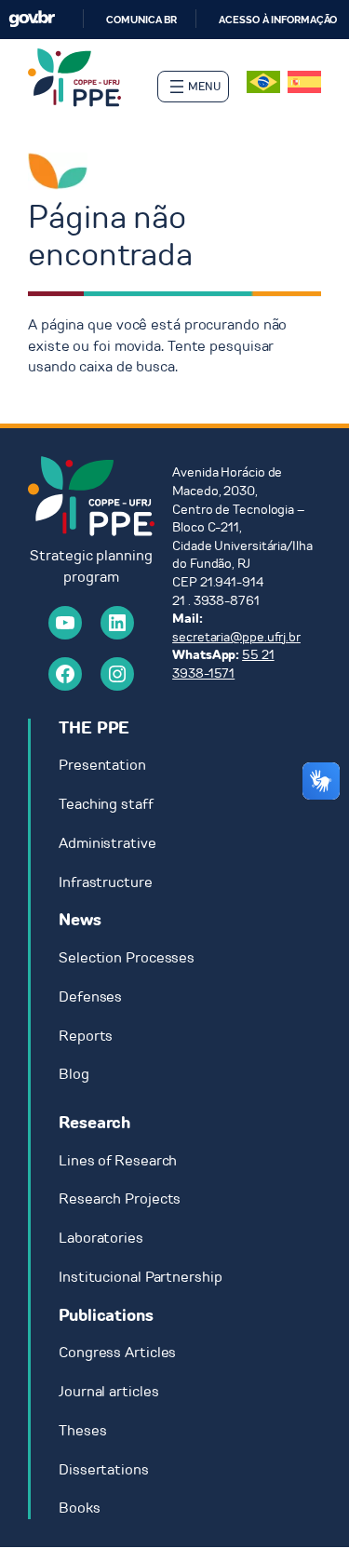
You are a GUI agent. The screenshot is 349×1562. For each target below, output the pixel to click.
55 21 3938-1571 (223, 664)
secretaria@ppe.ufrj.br (236, 637)
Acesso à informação (278, 19)
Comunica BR (141, 19)
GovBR (31, 19)
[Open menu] (193, 86)
